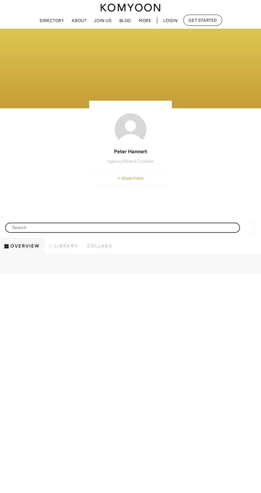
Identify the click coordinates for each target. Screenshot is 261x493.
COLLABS (99, 246)
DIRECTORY (52, 20)
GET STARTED (202, 20)
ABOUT (79, 20)
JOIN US (102, 20)
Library (65, 246)
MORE (145, 20)
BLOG (125, 20)
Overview (24, 246)
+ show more (130, 178)
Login (170, 20)
